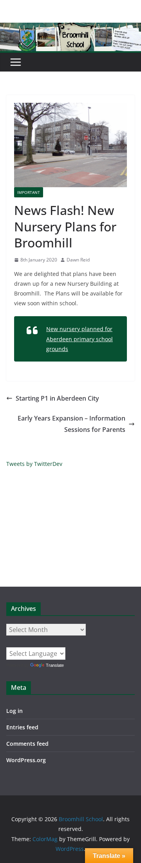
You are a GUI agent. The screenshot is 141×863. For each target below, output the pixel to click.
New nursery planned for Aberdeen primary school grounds (79, 338)
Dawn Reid (78, 259)
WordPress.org (26, 760)
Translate (55, 665)
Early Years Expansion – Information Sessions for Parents (71, 424)
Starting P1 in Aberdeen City (57, 398)
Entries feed (22, 727)
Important (28, 192)
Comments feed (27, 743)
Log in (14, 710)
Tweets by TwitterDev (34, 463)
